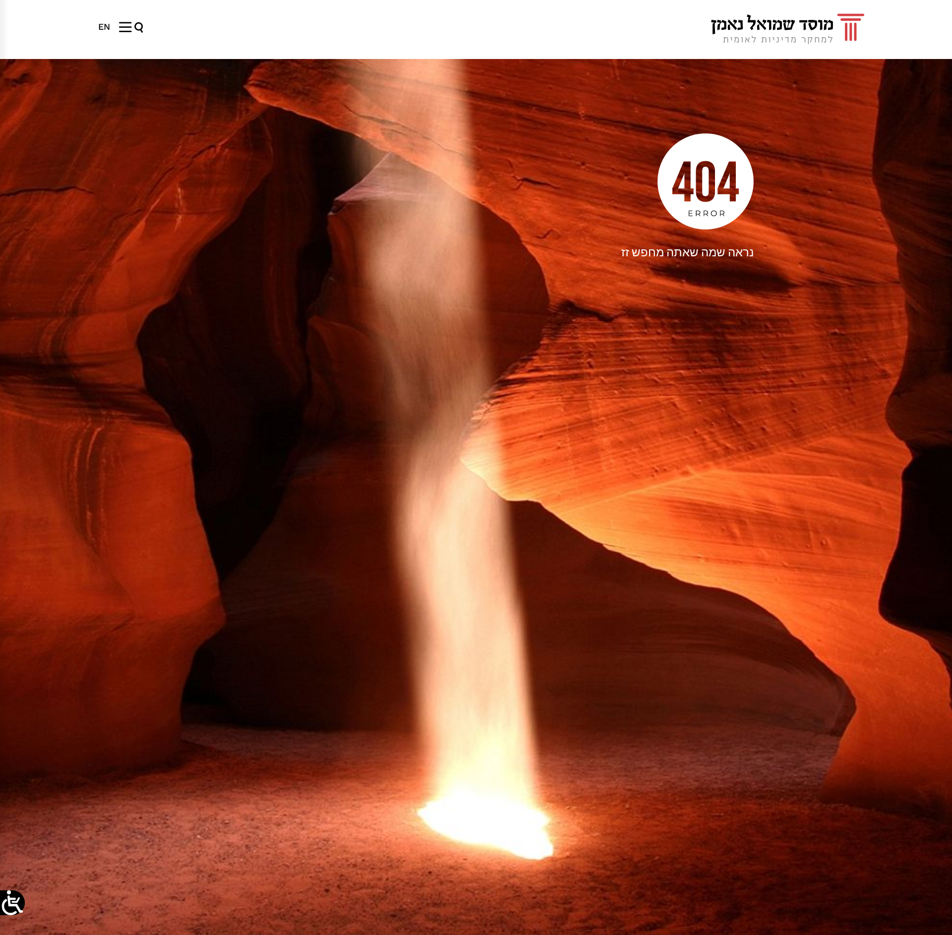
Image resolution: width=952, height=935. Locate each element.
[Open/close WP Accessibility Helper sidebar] (12, 902)
